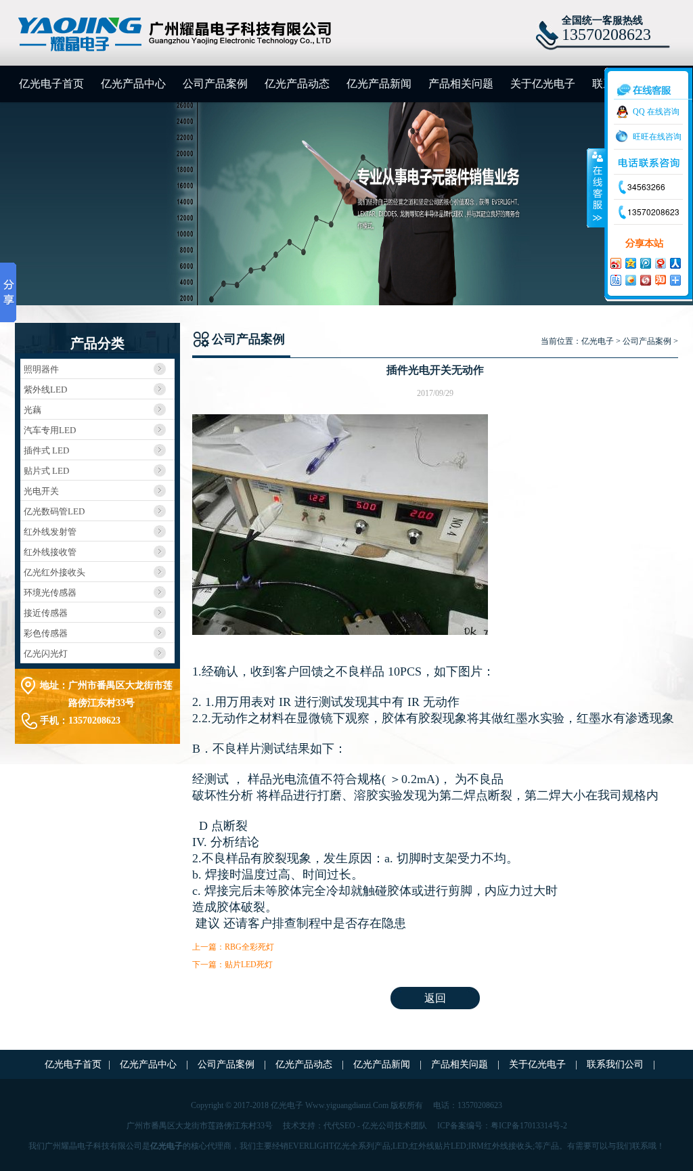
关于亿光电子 (542, 83)
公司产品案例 (215, 83)
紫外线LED (45, 389)
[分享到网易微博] (659, 263)
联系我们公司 (616, 1064)
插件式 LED (46, 450)
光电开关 (41, 491)
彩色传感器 (46, 633)
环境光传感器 (50, 593)
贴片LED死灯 (249, 964)
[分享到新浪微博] (615, 263)
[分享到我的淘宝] (659, 279)
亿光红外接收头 (54, 572)
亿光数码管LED (54, 511)
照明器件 (41, 369)
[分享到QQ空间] (630, 263)
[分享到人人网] (674, 263)
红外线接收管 (50, 552)
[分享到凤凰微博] (645, 279)
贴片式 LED (46, 471)
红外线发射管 (50, 532)
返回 (435, 998)
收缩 (596, 187)
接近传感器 (46, 613)
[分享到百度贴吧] (615, 279)
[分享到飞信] (630, 279)
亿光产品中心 (133, 83)
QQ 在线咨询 (656, 111)
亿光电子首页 (51, 83)
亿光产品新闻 (378, 83)
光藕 (32, 410)
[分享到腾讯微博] (645, 263)
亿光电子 (597, 341)
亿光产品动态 (297, 83)
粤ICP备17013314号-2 (529, 1125)
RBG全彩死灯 (249, 947)
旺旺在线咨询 (657, 136)
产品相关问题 (460, 83)
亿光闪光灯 (46, 653)
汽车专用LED (50, 430)
